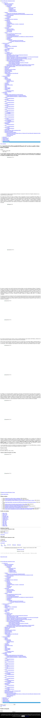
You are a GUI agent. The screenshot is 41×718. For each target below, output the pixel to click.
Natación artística (8, 112)
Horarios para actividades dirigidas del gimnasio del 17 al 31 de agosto (17, 506)
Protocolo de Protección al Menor (10, 132)
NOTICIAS (5, 137)
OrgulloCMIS (7, 129)
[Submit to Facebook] (4, 492)
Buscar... (1, 704)
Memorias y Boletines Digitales (10, 66)
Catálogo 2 (9, 75)
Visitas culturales (7, 87)
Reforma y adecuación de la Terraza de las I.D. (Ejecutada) (17, 57)
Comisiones (9, 6)
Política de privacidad (26, 553)
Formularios (9, 16)
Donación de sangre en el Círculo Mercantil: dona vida (14, 505)
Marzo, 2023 (5, 513)
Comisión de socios (12, 10)
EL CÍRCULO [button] (5, 2)
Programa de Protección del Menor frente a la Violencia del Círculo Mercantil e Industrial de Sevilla (23, 133)
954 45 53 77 (6, 532)
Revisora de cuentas (12, 7)
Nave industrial (9, 31)
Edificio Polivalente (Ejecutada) (14, 61)
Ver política (27, 716)
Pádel (6, 114)
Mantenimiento (9, 25)
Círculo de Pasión (8, 79)
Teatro (6, 85)
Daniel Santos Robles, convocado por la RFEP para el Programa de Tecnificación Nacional (20, 502)
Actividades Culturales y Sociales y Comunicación (15, 584)
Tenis (6, 125)
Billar (6, 101)
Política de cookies (33, 553)
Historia (6, 32)
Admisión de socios (12, 9)
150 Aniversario (9, 39)
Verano (6, 51)
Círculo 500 (7, 68)
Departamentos (7, 20)
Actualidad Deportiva (10, 98)
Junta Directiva (9, 5)
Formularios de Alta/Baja (9, 131)
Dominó (6, 103)
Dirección (8, 21)
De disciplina (11, 8)
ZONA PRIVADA (6, 141)
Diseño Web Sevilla (3, 556)
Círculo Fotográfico (8, 91)
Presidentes (9, 38)
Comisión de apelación (13, 11)
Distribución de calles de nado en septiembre (12, 498)
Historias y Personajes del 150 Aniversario (16, 40)
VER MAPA (2, 534)
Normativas (9, 17)
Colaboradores (7, 18)
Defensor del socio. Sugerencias (12, 19)
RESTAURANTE (6, 138)
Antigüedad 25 (9, 37)
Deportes (8, 24)
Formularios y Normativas (9, 15)
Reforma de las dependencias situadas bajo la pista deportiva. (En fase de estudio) (20, 64)
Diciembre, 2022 (5, 516)
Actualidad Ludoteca (10, 90)
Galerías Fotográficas (8, 70)
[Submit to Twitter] (11, 492)
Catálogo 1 (9, 74)
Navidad (6, 47)
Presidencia (9, 22)
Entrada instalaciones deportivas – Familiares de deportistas (17, 96)
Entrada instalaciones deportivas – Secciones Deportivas (16, 95)
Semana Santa (7, 49)
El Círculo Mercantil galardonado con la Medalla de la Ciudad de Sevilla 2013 (20, 36)
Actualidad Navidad (10, 48)
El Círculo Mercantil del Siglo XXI (13, 35)
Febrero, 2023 (5, 514)
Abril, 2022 (4, 523)
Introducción (9, 53)
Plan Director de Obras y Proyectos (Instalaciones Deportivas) (17, 54)
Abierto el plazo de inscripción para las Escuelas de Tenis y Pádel (16, 504)
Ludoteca (6, 89)
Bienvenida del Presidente (9, 3)
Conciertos (6, 82)
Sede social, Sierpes (10, 28)
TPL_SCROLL (3, 705)
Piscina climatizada (8, 120)
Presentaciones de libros (9, 84)
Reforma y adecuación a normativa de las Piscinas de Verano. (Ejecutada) (19, 58)
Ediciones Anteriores (10, 641)
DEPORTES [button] (5, 92)
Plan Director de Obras (8, 613)
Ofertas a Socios (7, 72)
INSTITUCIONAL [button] (6, 43)
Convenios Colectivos (8, 71)
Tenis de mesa (7, 127)
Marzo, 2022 (5, 524)
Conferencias (7, 83)
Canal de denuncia (10, 135)
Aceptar (23, 716)
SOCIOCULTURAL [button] (6, 76)
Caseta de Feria (9, 30)
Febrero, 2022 (5, 525)
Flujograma (9, 136)
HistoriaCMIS (7, 45)
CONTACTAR (5, 699)
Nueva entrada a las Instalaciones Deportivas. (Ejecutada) (18, 62)
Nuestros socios (7, 67)
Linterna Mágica (7, 88)
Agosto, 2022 (5, 519)
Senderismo (7, 123)
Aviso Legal (19, 553)
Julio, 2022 (4, 520)
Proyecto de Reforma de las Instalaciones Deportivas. (16, 60)
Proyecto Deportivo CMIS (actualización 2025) (13, 130)
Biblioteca (6, 78)
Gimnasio (6, 107)
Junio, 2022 (5, 521)
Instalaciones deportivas (11, 29)
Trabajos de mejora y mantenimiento (11, 46)
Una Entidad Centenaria (11, 34)
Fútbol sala (6, 105)
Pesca (6, 116)
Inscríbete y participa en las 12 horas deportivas (13, 507)
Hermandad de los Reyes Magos (10, 69)
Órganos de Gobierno (8, 4)
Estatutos (6, 12)
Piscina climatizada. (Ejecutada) (14, 63)
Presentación (9, 80)
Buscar (1, 710)
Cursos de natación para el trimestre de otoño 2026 (13, 499)
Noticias (10, 42)
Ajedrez (6, 97)
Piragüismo (6, 118)
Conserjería (9, 26)
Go (14, 704)
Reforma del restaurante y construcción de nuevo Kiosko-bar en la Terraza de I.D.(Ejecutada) (22, 56)
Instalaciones (7, 27)
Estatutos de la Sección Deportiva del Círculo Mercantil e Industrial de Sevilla (20, 14)
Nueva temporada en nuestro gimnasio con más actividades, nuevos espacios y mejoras (19, 500)
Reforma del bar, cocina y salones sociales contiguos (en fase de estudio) (19, 65)
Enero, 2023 (5, 515)
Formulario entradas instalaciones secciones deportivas (14, 94)
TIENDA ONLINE (6, 700)
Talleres (6, 86)
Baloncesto (6, 99)
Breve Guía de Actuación (11, 134)
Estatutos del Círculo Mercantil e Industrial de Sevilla (16, 13)
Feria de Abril (7, 50)
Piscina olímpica (7, 122)
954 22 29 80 (4, 541)
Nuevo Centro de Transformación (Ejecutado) (14, 59)
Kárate (6, 109)
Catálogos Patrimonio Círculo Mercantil (11, 73)
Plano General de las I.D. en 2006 (12, 55)
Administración (9, 583)
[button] (3, 143)
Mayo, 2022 (5, 522)
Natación (6, 671)
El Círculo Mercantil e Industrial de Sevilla (14, 33)
